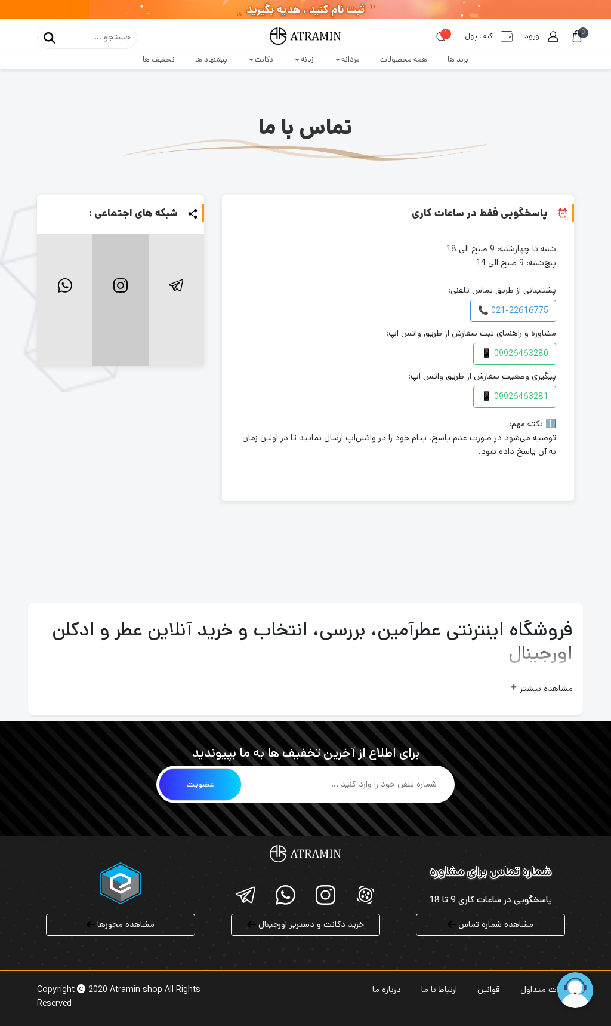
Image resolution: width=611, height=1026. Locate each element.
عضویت (200, 784)
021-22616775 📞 (513, 311)
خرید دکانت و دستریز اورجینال (310, 924)
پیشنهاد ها (211, 59)
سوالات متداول (547, 990)
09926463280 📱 (514, 354)
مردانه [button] (350, 59)
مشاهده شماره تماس (494, 924)
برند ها (458, 59)
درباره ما (386, 990)
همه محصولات (403, 59)
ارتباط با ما (439, 990)
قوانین (488, 990)
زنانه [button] (306, 59)
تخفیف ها (159, 59)
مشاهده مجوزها (125, 924)
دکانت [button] (263, 59)
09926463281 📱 (514, 397)
